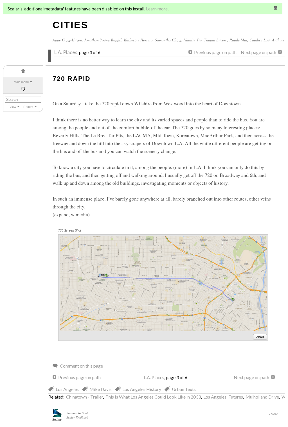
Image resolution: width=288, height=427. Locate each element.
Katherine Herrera (138, 40)
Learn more (157, 8)
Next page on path (258, 52)
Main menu (21, 82)
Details (260, 336)
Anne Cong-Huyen (67, 40)
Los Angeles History (141, 389)
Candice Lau (259, 40)
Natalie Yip (193, 40)
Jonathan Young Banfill (103, 40)
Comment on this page (81, 365)
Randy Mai (238, 40)
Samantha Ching (168, 40)
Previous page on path (215, 52)
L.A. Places (65, 52)
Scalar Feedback (77, 417)
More (274, 414)
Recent (28, 106)
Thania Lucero (215, 40)
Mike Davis (100, 389)
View (13, 106)
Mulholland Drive (262, 396)
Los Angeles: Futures (223, 396)
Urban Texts (184, 389)
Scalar (86, 413)
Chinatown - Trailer (84, 396)
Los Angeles (67, 389)
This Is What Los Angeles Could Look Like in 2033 (153, 396)
